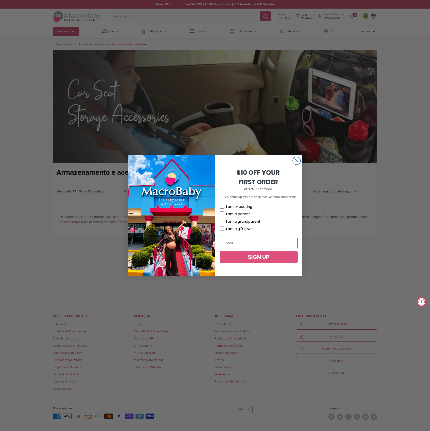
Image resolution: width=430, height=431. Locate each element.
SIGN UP (258, 257)
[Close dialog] (297, 161)
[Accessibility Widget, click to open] (422, 302)
